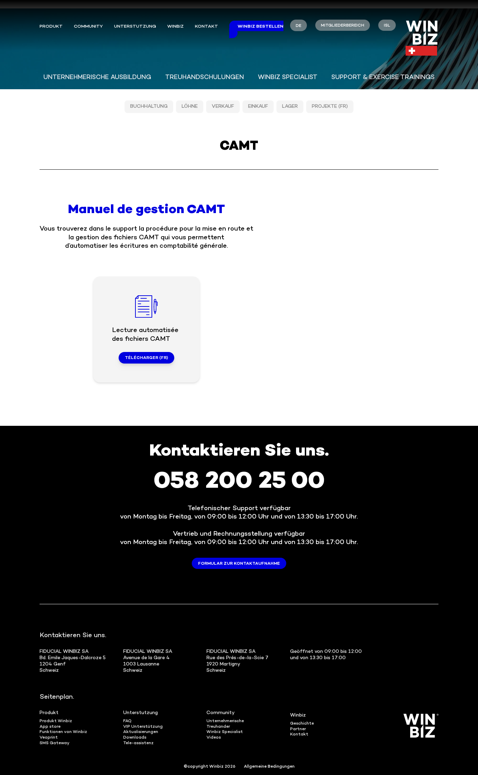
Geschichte (302, 723)
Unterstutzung (140, 713)
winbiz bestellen (260, 26)
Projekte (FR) (330, 106)
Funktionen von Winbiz (63, 732)
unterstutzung (135, 26)
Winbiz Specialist (287, 77)
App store (50, 727)
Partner (298, 729)
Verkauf (223, 106)
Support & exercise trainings (383, 77)
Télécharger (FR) (146, 358)
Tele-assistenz (138, 743)
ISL (387, 25)
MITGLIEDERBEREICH (342, 25)
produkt (51, 26)
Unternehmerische (225, 721)
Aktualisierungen (140, 732)
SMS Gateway (54, 743)
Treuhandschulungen (204, 77)
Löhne (190, 106)
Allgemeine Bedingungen (269, 767)
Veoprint (49, 737)
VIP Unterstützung (143, 727)
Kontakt (206, 26)
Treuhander (218, 727)
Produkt (49, 713)
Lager (290, 106)
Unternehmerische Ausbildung (97, 77)
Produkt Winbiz (56, 721)
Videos (213, 737)
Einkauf (258, 106)
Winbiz (175, 26)
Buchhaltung (149, 106)
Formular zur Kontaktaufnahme (239, 564)
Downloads (134, 737)
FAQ (127, 721)
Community (88, 26)
